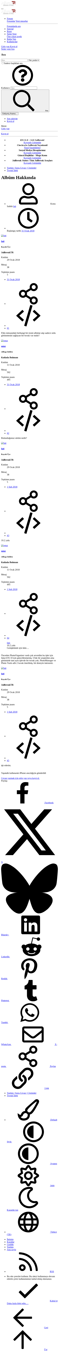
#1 (8, 328)
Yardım (10, 1247)
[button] (22, 85)
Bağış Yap (11, 39)
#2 (8, 433)
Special (10, 29)
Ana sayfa (11, 1249)
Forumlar (11, 21)
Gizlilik (10, 1244)
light (52, 1185)
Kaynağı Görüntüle (32, 142)
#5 (8, 760)
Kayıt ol (10, 121)
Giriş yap (5, 128)
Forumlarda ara (14, 26)
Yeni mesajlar (22, 21)
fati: (8, 643)
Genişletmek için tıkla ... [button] (18, 648)
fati (14, 206)
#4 (8, 638)
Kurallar (10, 1242)
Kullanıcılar (12, 41)
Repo (9, 31)
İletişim (10, 1239)
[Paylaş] (28, 303)
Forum (10, 18)
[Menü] (2, 8)
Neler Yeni (11, 34)
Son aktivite (12, 118)
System (53, 1163)
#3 (8, 535)
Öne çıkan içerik (14, 36)
